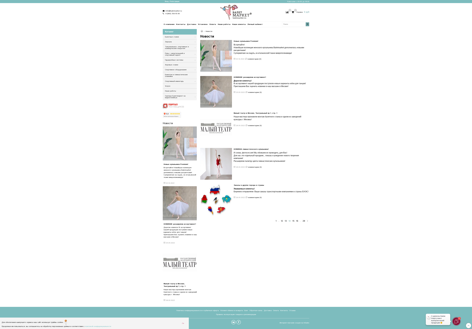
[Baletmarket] (236, 12)
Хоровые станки (171, 65)
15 (293, 221)
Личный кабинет (255, 24)
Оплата (212, 24)
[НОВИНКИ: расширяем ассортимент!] (216, 92)
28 (304, 221)
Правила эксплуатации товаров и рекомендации (236, 314)
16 (297, 221)
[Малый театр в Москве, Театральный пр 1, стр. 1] (216, 128)
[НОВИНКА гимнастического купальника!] (216, 164)
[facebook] (238, 322)
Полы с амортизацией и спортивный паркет (175, 54)
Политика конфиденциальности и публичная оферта (197, 310)
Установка (203, 24)
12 (282, 221)
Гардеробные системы (174, 60)
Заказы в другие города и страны (249, 185)
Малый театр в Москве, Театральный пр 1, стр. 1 (255, 113)
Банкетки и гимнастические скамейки (176, 75)
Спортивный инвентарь (174, 81)
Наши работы (224, 24)
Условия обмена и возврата (231, 310)
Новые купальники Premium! (246, 41)
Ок (183, 323)
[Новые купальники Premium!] (216, 56)
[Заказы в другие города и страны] (216, 200)
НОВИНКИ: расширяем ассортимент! (250, 77)
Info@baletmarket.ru (173, 11)
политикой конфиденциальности (98, 326)
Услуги (167, 86)
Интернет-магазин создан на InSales (294, 323)
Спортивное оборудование (176, 70)
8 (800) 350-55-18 (172, 13)
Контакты (180, 24)
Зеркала (168, 42)
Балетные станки (172, 37)
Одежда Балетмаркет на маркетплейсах (175, 97)
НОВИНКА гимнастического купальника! (251, 149)
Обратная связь (255, 310)
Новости (168, 123)
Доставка (191, 24)
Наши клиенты (239, 24)
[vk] (233, 322)
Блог (246, 310)
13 (286, 221)
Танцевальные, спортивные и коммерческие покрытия (177, 48)
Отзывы (292, 310)
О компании (169, 24)
